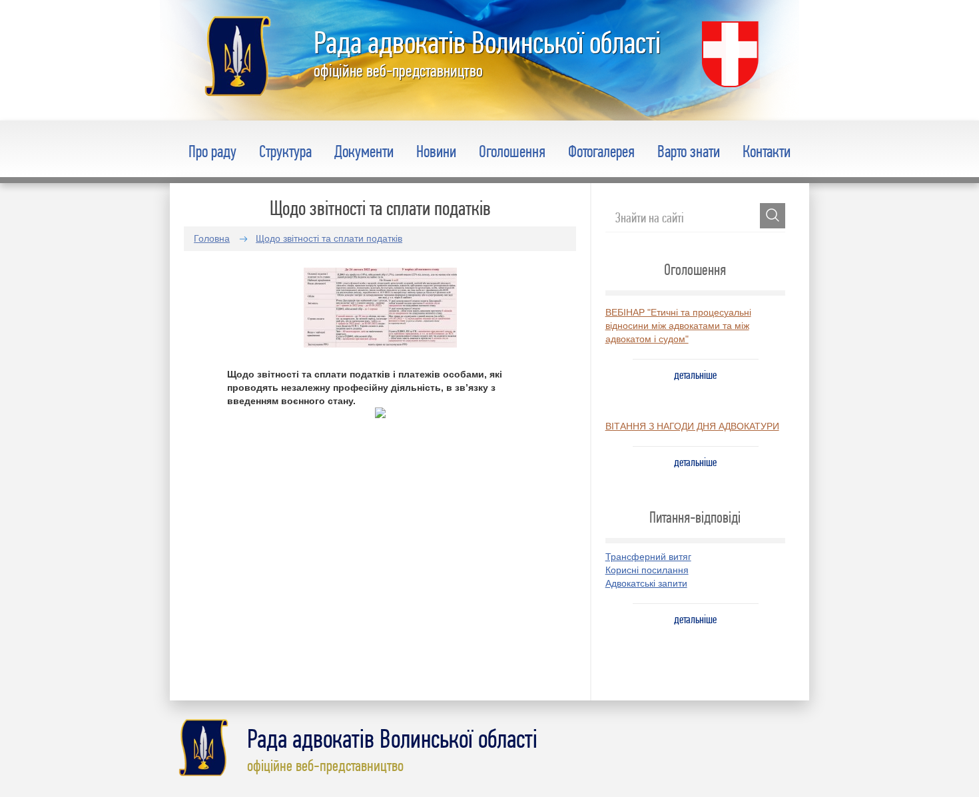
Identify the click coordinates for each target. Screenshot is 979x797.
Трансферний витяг (648, 556)
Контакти (767, 151)
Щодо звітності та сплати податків (329, 238)
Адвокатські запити (646, 583)
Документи (364, 151)
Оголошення (512, 151)
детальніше (695, 375)
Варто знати (688, 151)
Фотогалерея (601, 151)
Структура (285, 151)
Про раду (212, 151)
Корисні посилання (647, 570)
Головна (212, 238)
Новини (436, 151)
